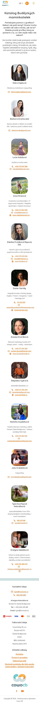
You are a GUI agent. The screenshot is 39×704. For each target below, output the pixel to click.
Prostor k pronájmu (19, 657)
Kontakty (19, 654)
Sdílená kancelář (19, 661)
